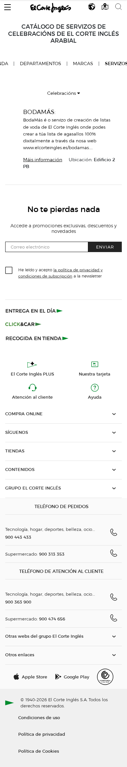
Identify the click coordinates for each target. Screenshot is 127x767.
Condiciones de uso (39, 717)
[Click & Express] (34, 311)
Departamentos (40, 63)
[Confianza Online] (105, 677)
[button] (7, 5)
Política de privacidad (41, 734)
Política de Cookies (38, 751)
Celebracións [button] (62, 93)
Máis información (42, 160)
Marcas (83, 63)
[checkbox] (9, 271)
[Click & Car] (23, 324)
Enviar (105, 247)
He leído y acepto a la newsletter (60, 272)
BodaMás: (39, 111)
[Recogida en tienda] (37, 338)
